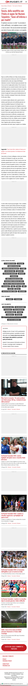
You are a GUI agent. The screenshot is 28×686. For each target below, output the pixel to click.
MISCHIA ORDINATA (10, 312)
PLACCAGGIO (6, 286)
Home (2, 6)
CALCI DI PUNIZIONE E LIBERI (9, 291)
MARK (24, 286)
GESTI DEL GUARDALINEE (14, 319)
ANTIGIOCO (21, 273)
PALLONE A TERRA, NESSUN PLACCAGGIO (14, 283)
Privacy (4, 659)
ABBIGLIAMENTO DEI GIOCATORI (10, 268)
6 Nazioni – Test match (12, 6)
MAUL (18, 286)
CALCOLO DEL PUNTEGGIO (10, 273)
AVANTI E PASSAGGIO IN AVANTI (14, 278)
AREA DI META (22, 291)
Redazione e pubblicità (8, 656)
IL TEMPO (23, 268)
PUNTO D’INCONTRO (18, 309)
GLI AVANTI (9, 299)
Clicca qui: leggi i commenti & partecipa (14, 647)
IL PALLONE (20, 263)
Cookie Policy (6, 664)
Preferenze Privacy (7, 661)
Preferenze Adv (6, 666)
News (6, 6)
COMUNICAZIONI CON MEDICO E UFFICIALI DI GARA (12, 317)
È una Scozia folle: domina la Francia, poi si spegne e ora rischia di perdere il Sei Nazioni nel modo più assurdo (13, 151)
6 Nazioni (20, 6)
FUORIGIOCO (14, 276)
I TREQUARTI (18, 299)
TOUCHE (20, 312)
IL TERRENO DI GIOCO (10, 263)
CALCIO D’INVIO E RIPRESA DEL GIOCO (14, 281)
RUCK (13, 286)
